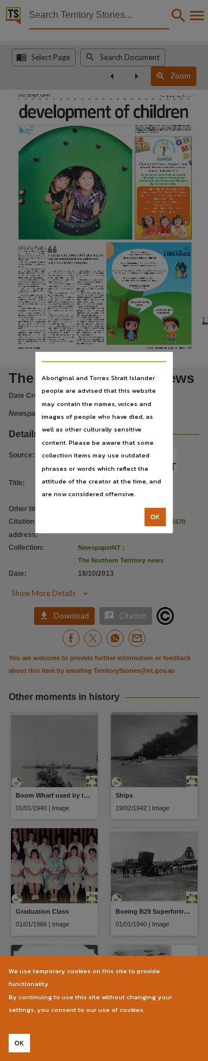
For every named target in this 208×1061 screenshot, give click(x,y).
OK (155, 517)
